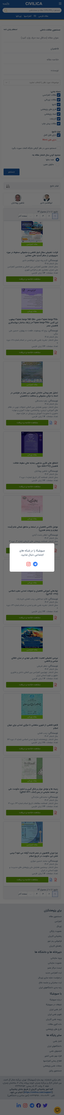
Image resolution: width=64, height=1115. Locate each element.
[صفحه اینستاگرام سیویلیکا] (28, 564)
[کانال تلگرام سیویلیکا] (35, 564)
